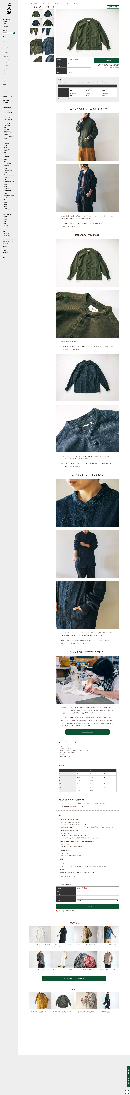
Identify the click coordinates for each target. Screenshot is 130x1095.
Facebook (5, 255)
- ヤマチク (5, 208)
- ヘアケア (6, 45)
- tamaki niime (6, 166)
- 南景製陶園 (5, 174)
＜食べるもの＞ (7, 82)
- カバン (6, 76)
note (4, 257)
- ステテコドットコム (7, 163)
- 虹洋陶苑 (5, 172)
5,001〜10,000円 (7, 110)
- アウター (6, 60)
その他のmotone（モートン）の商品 (74, 978)
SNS (4, 250)
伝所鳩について (7, 19)
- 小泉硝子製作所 (6, 149)
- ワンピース (7, 79)
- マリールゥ (5, 197)
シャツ (47, 3)
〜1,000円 (5, 102)
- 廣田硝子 (5, 184)
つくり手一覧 (6, 124)
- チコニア (5, 168)
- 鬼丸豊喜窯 (5, 134)
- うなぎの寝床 (6, 129)
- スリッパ (6, 50)
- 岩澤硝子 (5, 127)
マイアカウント (7, 246)
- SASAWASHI (6, 156)
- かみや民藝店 (6, 143)
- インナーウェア (8, 62)
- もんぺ (6, 57)
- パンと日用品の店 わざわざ (9, 181)
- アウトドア (7, 89)
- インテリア (7, 86)
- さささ (4, 154)
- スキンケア (7, 42)
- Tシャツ (6, 65)
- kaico (4, 140)
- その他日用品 (7, 53)
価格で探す (6, 100)
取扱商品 (5, 30)
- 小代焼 (4, 218)
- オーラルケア (7, 44)
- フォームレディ (6, 188)
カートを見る (6, 243)
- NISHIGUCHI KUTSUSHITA (9, 175)
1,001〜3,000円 (7, 105)
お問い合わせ (6, 26)
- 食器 (5, 38)
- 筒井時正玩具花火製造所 (8, 170)
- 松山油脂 (5, 193)
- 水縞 (4, 199)
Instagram (6, 252)
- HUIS (4, 179)
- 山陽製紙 (5, 159)
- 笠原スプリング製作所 (7, 136)
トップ (30, 3)
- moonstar (5, 204)
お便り (4, 23)
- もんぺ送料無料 (6, 235)
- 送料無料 (5, 236)
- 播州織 (4, 223)
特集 (4, 231)
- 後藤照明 (5, 150)
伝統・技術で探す (8, 214)
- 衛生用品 (6, 52)
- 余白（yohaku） (6, 209)
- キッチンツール (8, 39)
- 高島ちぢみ (5, 227)
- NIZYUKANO (6, 177)
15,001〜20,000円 (7, 115)
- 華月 (4, 141)
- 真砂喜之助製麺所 (7, 190)
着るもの (42, 3)
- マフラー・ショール (9, 71)
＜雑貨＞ (5, 84)
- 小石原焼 (5, 219)
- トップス (6, 67)
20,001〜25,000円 (7, 117)
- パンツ (6, 68)
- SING (4, 161)
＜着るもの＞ (6, 56)
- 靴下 (5, 73)
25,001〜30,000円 (7, 119)
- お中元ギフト (6, 233)
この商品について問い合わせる (111, 67)
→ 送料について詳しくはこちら (67, 876)
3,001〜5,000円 (7, 107)
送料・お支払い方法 (8, 241)
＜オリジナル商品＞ (8, 96)
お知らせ (5, 21)
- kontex (4, 152)
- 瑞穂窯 (4, 200)
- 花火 (5, 90)
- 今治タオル (5, 225)
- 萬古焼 (4, 221)
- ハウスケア (7, 47)
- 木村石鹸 (5, 147)
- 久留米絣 (5, 216)
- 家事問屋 (5, 138)
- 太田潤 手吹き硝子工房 (8, 132)
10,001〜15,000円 (7, 112)
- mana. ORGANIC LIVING (8, 195)
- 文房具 (6, 92)
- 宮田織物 (5, 202)
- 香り (5, 87)
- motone (5, 206)
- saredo (4, 158)
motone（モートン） (55, 3)
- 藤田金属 (5, 186)
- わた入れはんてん (8, 59)
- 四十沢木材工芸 (6, 125)
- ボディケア (7, 41)
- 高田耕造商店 (6, 165)
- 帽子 (5, 70)
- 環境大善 (5, 145)
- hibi (4, 183)
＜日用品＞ (5, 36)
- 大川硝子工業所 (6, 131)
